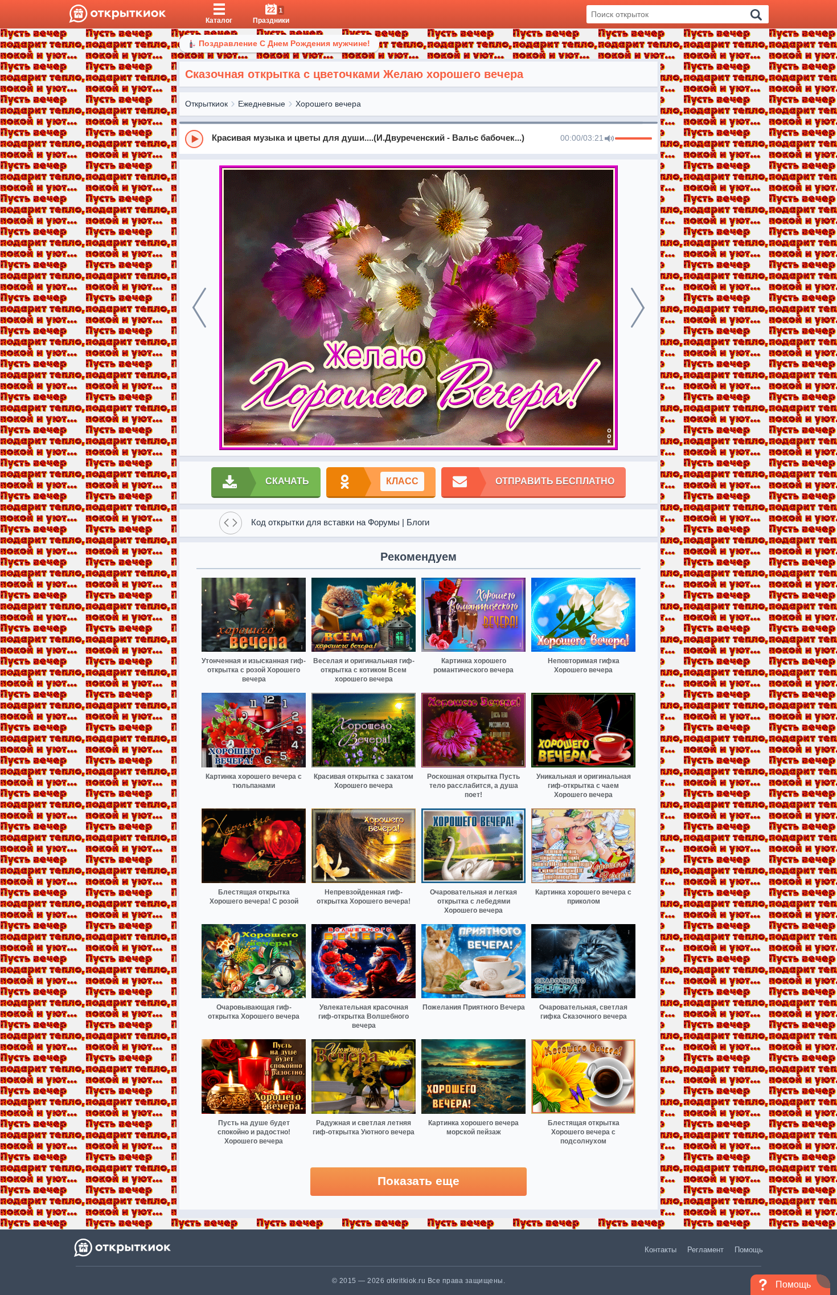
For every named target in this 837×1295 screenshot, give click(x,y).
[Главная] (117, 14)
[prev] (199, 307)
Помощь (749, 1249)
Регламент (705, 1249)
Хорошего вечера (328, 103)
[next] (638, 307)
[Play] (194, 139)
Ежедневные (261, 103)
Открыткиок (206, 103)
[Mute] (609, 139)
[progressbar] (633, 139)
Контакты (660, 1249)
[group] (418, 138)
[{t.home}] (123, 1247)
